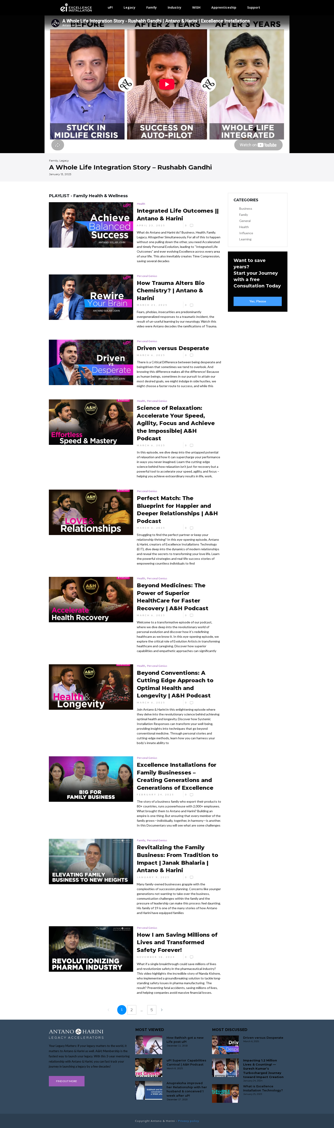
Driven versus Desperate (263, 1037)
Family (141, 840)
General (245, 221)
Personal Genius (147, 276)
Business (245, 208)
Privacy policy (188, 1121)
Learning (245, 239)
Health (141, 203)
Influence (246, 233)
